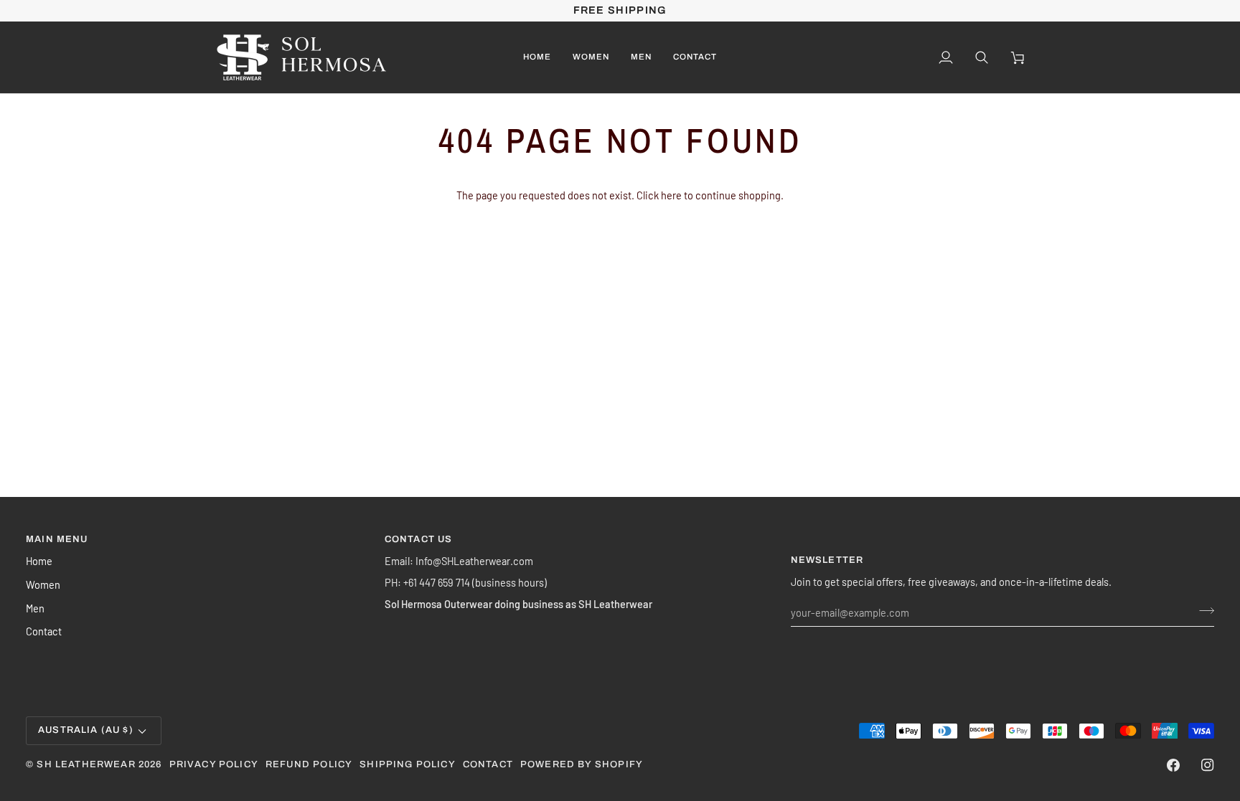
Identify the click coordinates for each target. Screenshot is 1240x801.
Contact (44, 631)
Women (43, 584)
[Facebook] (1173, 765)
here (671, 195)
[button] (591, 57)
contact (488, 764)
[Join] (1202, 610)
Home (39, 560)
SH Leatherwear (86, 764)
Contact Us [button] (419, 539)
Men (35, 608)
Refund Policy (309, 764)
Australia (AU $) (85, 730)
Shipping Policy (408, 764)
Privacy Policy (213, 764)
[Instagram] (1207, 765)
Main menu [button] (57, 539)
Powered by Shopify (581, 764)
